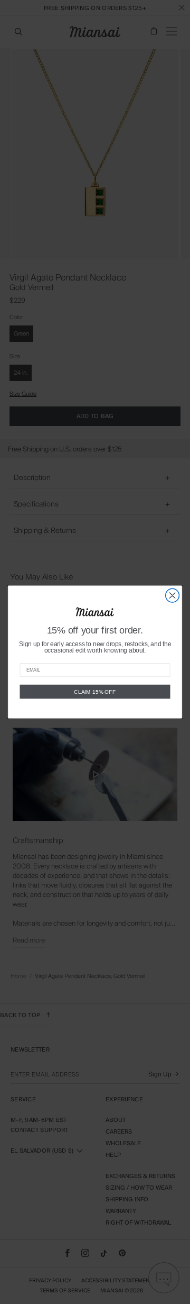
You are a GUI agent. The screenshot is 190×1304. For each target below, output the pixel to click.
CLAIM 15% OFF (95, 692)
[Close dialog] (172, 595)
